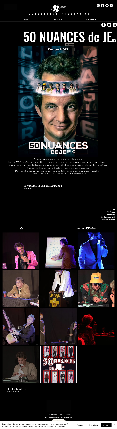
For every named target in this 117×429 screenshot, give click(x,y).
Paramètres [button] (81, 425)
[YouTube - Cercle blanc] (107, 5)
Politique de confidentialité (56, 426)
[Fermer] (114, 425)
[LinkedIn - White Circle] (111, 5)
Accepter (106, 425)
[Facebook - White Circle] (102, 5)
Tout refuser (93, 425)
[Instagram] (98, 5)
